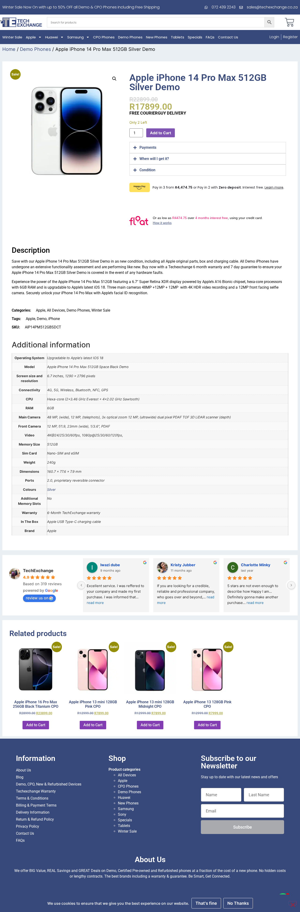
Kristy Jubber (183, 564)
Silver (51, 489)
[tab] (208, 147)
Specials (195, 37)
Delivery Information (32, 812)
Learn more (274, 187)
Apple (31, 37)
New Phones (156, 37)
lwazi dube (110, 564)
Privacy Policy (27, 826)
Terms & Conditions (32, 798)
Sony (122, 814)
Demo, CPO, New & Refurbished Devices (48, 784)
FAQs (210, 37)
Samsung (75, 37)
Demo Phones (130, 37)
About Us (23, 770)
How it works (162, 223)
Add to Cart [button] (35, 725)
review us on (37, 598)
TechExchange (38, 570)
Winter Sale (12, 37)
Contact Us (228, 37)
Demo (42, 318)
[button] (114, 78)
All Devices (56, 310)
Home (8, 49)
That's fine (206, 903)
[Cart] (289, 22)
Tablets (177, 37)
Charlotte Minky (255, 564)
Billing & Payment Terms (36, 805)
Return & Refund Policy (35, 819)
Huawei (51, 37)
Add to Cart (160, 132)
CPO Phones (104, 37)
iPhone (54, 318)
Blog (19, 777)
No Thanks (238, 903)
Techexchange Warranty (36, 791)
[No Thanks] (292, 903)
